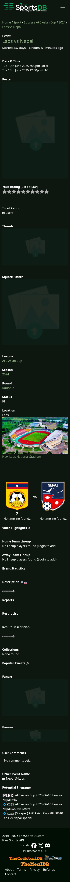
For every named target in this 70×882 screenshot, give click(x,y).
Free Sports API (13, 840)
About (9, 870)
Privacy (34, 870)
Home (6, 22)
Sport (17, 22)
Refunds (49, 870)
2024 (62, 22)
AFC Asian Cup (46, 22)
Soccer (28, 22)
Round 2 (8, 388)
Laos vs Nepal (11, 27)
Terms (21, 870)
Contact (10, 874)
